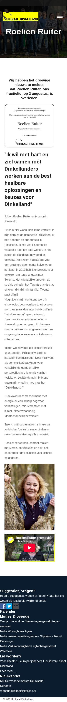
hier (7, 680)
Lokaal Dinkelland (23, 699)
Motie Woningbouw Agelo (16, 631)
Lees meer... (8, 671)
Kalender (8, 611)
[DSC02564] (29, 497)
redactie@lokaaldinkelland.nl (18, 690)
